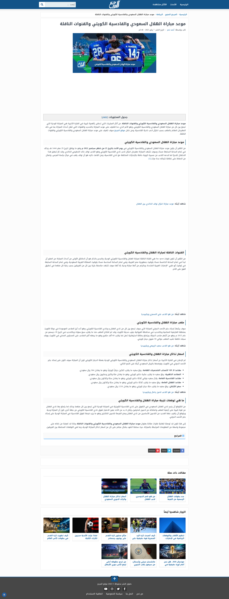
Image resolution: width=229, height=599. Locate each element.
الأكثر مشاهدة (160, 4)
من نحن (139, 594)
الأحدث (173, 4)
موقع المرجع (119, 130)
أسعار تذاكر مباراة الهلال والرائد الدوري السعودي (114, 498)
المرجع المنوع (171, 14)
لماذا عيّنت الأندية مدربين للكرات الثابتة (86, 537)
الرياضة (159, 14)
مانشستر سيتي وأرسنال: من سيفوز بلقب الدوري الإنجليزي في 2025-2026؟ (143, 564)
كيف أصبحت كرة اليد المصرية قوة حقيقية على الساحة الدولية (143, 538)
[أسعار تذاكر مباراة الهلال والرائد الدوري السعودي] (115, 486)
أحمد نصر (170, 30)
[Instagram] (112, 589)
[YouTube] (106, 589)
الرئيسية (184, 4)
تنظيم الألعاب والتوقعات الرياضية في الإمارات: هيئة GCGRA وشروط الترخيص (173, 539)
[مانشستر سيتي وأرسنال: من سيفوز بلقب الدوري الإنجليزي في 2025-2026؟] (143, 551)
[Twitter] (118, 589)
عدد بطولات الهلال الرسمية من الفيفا (175, 498)
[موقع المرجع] (114, 4)
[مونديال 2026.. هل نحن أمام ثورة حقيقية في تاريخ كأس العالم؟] (172, 551)
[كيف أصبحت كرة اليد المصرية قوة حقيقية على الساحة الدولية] (143, 525)
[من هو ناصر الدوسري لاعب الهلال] (143, 486)
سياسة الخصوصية (114, 594)
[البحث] (42, 4)
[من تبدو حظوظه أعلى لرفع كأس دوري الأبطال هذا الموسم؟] (115, 551)
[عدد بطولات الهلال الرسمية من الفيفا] (172, 486)
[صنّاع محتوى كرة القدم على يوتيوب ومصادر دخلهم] (115, 525)
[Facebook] (124, 589)
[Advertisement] (114, 94)
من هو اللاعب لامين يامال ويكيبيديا (158, 392)
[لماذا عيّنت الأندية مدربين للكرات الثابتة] (85, 525)
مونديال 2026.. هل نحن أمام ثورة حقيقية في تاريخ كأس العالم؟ (174, 564)
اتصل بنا (129, 594)
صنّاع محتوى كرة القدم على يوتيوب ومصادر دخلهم (116, 538)
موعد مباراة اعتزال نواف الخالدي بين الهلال (155, 204)
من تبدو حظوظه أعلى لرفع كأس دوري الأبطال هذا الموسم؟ (115, 564)
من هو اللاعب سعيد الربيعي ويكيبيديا (157, 346)
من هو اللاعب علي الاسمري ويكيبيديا (157, 314)
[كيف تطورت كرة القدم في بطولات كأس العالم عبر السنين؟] (56, 525)
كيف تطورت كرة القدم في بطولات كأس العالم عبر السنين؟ (57, 538)
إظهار (104, 117)
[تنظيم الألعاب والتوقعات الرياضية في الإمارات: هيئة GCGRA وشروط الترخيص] (172, 525)
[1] (150, 158)
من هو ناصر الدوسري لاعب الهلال (145, 498)
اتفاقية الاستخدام (94, 594)
